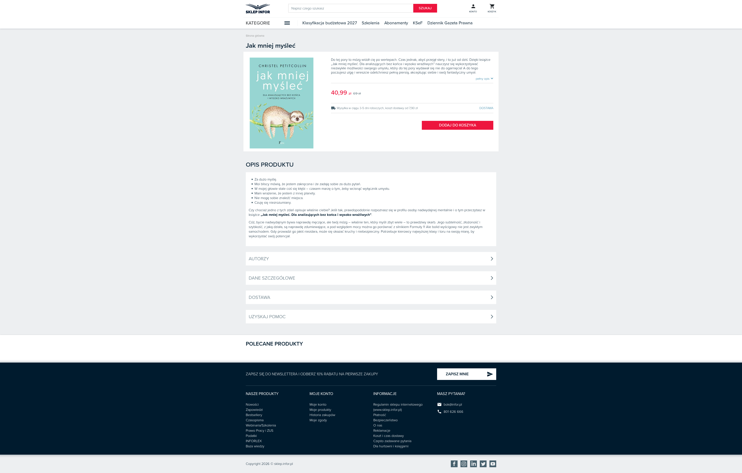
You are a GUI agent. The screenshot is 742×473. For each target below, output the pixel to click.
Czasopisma (255, 420)
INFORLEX (254, 441)
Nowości (252, 404)
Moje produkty (320, 410)
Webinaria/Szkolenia (261, 425)
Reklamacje (381, 430)
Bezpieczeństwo (385, 420)
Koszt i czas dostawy (388, 436)
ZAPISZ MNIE (469, 374)
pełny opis (484, 78)
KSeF (418, 22)
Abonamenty (396, 22)
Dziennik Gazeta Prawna (450, 22)
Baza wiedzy (255, 446)
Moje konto (318, 404)
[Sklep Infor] (258, 8)
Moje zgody (318, 420)
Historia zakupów (322, 415)
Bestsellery (254, 415)
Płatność (379, 415)
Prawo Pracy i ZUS (259, 430)
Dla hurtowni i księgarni (390, 446)
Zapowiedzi (254, 410)
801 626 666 (453, 411)
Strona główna (255, 35)
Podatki (251, 436)
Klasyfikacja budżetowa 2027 (329, 22)
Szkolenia (371, 22)
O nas (377, 425)
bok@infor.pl (453, 404)
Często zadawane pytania (392, 441)
